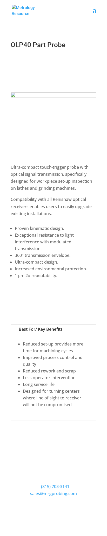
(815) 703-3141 (55, 486)
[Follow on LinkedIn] (59, 509)
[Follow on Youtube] (48, 509)
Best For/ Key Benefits (41, 329)
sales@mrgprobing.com (53, 493)
